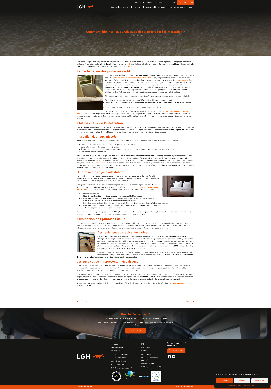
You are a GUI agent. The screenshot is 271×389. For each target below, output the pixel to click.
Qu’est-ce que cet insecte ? (121, 368)
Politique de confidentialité (233, 385)
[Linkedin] (173, 356)
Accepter (224, 380)
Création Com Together (84, 387)
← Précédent (82, 301)
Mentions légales (147, 364)
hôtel (87, 163)
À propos (114, 7)
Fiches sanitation (147, 354)
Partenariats (181, 7)
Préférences (259, 380)
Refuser (242, 380)
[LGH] (85, 7)
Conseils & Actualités (119, 361)
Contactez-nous (136, 331)
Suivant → (190, 301)
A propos (114, 344)
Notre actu (150, 7)
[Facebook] (169, 356)
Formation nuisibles (164, 7)
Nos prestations (117, 347)
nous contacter (179, 283)
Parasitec (132, 67)
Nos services (125, 7)
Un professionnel (121, 354)
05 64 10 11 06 (187, 2)
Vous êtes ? (138, 7)
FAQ (174, 7)
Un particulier (120, 358)
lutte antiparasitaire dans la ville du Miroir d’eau (133, 78)
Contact (191, 7)
